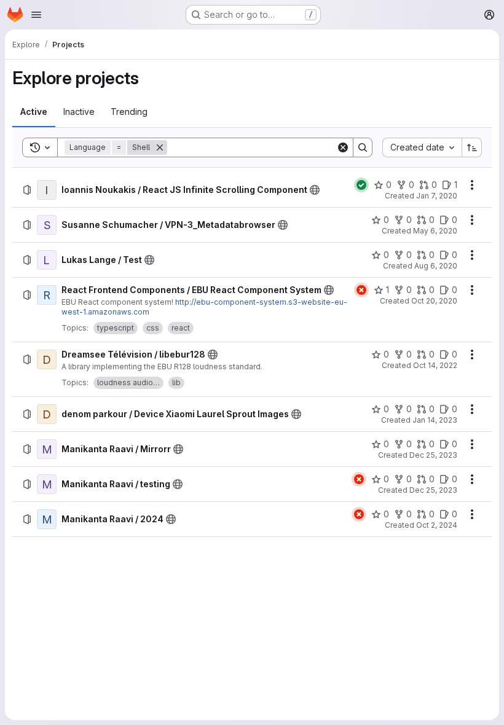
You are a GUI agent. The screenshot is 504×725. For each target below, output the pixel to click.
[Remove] (159, 147)
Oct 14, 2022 (435, 365)
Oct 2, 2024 (436, 525)
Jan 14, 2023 (434, 420)
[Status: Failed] (361, 290)
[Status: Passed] (361, 185)
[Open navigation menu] (36, 15)
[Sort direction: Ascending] (472, 147)
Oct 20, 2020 (434, 300)
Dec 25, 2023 (433, 455)
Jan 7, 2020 (436, 195)
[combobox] (422, 147)
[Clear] (343, 147)
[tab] (33, 111)
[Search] (362, 147)
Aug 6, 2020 (435, 265)
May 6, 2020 (435, 230)
